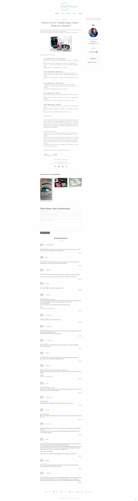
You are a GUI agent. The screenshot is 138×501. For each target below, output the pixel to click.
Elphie (47, 460)
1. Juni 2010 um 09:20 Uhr (44, 318)
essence (65, 159)
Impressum (72, 498)
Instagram (64, 491)
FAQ (74, 13)
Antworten (80, 252)
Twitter (56, 491)
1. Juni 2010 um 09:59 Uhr (44, 343)
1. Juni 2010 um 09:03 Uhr (44, 286)
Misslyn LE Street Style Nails (60, 187)
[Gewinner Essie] (75, 182)
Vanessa (48, 365)
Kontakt (80, 13)
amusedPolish (50, 245)
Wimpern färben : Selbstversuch (46, 201)
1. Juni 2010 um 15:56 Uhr (44, 442)
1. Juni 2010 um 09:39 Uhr (44, 329)
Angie (47, 283)
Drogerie (60, 159)
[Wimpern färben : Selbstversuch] (46, 189)
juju (47, 439)
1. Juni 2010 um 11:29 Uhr (44, 368)
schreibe (60, 163)
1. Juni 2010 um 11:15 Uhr (44, 356)
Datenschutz (77, 498)
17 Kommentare (63, 19)
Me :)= (48, 353)
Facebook (49, 491)
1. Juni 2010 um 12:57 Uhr (44, 400)
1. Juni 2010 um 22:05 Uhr (44, 463)
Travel (68, 13)
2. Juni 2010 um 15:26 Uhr (44, 476)
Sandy (47, 410)
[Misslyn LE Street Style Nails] (61, 182)
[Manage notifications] (136, 499)
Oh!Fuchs (66, 498)
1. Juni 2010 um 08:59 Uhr (44, 260)
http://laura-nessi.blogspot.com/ (46, 376)
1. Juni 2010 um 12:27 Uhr (44, 386)
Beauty (57, 13)
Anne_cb (48, 295)
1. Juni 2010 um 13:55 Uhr (44, 413)
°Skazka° (48, 270)
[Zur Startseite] (69, 6)
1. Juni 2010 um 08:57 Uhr (44, 248)
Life (63, 13)
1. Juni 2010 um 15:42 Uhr (44, 427)
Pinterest (73, 491)
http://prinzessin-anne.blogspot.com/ (47, 308)
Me (47, 257)
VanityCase (49, 326)
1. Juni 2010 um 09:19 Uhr (44, 298)
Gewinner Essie (71, 187)
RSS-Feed (89, 491)
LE (68, 159)
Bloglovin (81, 491)
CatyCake (48, 473)
